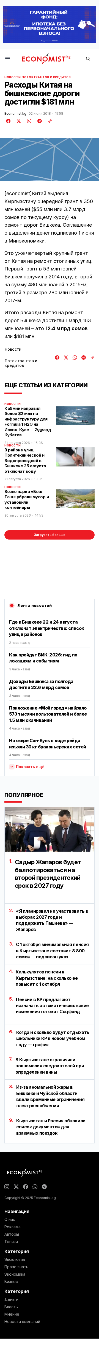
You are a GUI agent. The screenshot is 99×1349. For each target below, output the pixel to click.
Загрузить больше (49, 535)
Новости (12, 77)
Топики (11, 1242)
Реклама (12, 1227)
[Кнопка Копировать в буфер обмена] (48, 121)
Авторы (11, 1234)
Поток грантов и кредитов (46, 77)
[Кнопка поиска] (88, 59)
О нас (9, 1219)
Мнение (11, 1314)
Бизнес (11, 1281)
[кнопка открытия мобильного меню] (7, 59)
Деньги (11, 1299)
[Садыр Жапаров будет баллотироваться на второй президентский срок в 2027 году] (49, 829)
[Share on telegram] (39, 121)
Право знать (16, 1267)
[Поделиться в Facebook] (8, 121)
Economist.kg (15, 114)
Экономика (14, 1274)
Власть (11, 1307)
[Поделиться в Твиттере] (18, 121)
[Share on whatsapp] (28, 121)
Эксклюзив (14, 1259)
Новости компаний (22, 1321)
